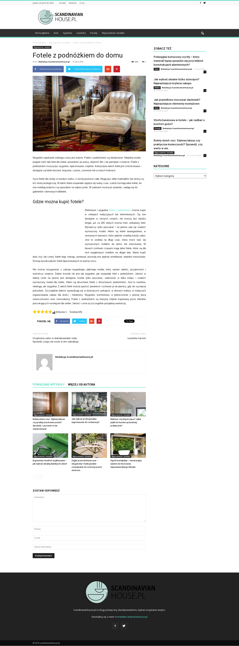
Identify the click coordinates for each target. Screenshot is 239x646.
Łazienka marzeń (137, 338)
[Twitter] (204, 3)
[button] (202, 33)
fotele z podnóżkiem (120, 210)
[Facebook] (200, 3)
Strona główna (42, 32)
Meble (157, 88)
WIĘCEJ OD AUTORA (81, 384)
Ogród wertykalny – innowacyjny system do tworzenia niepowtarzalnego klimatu (125, 463)
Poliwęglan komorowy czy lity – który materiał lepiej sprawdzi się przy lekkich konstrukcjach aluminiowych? (178, 60)
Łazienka (81, 32)
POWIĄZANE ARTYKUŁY (49, 384)
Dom (56, 32)
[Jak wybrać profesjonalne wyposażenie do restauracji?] (89, 404)
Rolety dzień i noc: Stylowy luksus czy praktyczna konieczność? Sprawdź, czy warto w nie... (178, 144)
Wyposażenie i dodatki (113, 32)
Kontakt (62, 3)
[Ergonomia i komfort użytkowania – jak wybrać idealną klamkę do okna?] (50, 445)
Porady (93, 32)
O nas (82, 3)
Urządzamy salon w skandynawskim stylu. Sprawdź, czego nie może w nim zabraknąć (56, 340)
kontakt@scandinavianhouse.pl (131, 616)
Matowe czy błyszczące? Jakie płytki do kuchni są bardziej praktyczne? (125, 422)
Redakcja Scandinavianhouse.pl (54, 61)
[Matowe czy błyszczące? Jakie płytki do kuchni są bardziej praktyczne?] (128, 404)
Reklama (72, 3)
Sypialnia (67, 32)
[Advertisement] (147, 17)
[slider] (42, 312)
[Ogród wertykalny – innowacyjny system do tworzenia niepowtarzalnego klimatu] (128, 445)
